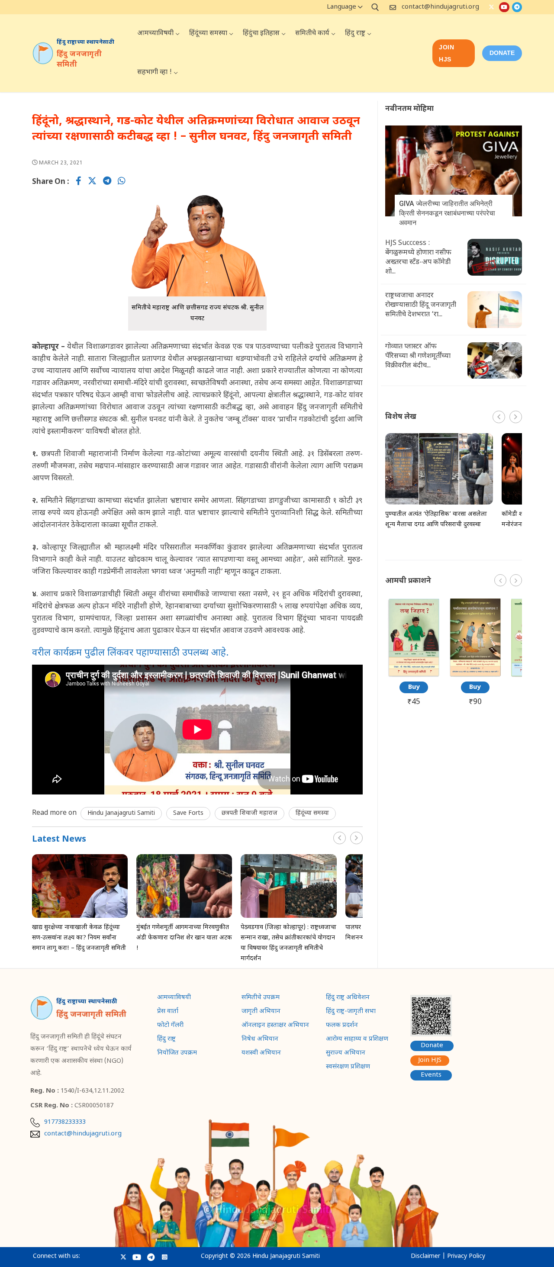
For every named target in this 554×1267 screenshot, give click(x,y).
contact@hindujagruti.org (440, 7)
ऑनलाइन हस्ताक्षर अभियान (275, 1026)
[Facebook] (78, 182)
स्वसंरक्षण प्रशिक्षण (348, 1067)
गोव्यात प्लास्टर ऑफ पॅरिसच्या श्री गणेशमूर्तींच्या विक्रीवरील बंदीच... (418, 356)
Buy (414, 687)
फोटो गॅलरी (170, 1026)
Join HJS (446, 53)
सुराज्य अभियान (345, 1053)
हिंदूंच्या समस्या (312, 813)
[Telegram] (517, 7)
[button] (356, 838)
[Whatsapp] (122, 182)
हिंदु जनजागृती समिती (79, 60)
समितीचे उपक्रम (261, 998)
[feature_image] (80, 886)
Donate (432, 1046)
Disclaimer (425, 1256)
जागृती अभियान (261, 1012)
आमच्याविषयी (174, 998)
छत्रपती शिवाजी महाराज (249, 813)
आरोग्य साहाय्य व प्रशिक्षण (357, 1039)
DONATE (502, 52)
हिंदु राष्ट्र (166, 1039)
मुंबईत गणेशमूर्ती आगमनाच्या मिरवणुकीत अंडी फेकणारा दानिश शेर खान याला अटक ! (184, 937)
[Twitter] (491, 7)
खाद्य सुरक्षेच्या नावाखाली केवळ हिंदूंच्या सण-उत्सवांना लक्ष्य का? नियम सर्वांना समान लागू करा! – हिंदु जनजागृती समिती (79, 937)
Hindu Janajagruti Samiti (121, 813)
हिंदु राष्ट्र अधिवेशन (348, 998)
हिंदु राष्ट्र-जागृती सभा (351, 1012)
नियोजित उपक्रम (177, 1053)
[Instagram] (164, 1256)
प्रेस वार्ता (167, 1012)
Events (431, 1075)
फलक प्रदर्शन (342, 1026)
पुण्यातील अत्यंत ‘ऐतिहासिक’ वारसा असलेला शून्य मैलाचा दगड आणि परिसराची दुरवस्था (436, 519)
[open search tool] (375, 7)
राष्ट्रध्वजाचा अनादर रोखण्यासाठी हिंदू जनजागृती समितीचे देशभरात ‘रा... (420, 305)
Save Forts (188, 813)
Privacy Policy (466, 1256)
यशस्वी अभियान (261, 1053)
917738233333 (65, 1122)
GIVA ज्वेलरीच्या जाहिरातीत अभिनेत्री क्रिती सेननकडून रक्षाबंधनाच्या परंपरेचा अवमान (447, 213)
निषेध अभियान (260, 1039)
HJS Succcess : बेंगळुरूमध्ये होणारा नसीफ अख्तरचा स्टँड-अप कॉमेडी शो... (418, 258)
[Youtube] (504, 7)
